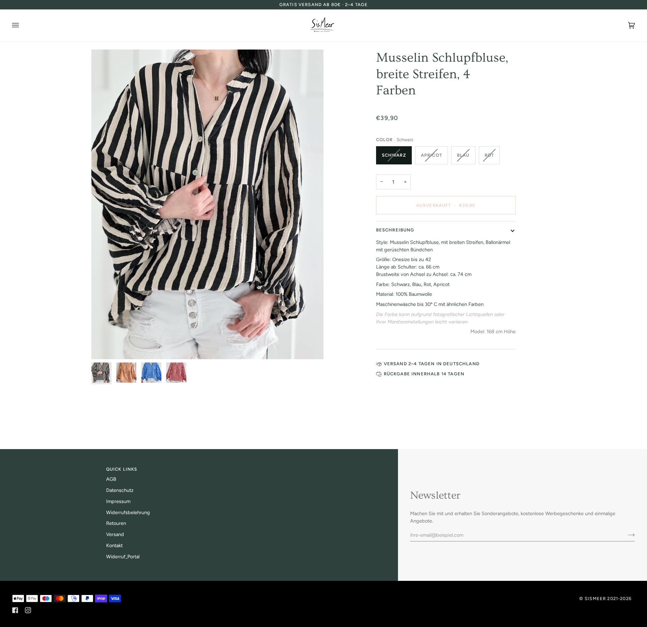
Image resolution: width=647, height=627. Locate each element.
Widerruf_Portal (123, 557)
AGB (111, 479)
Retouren (116, 523)
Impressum (118, 501)
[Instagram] (28, 610)
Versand (115, 534)
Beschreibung (395, 229)
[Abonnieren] (626, 535)
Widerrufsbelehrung (128, 512)
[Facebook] (15, 610)
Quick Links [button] (121, 469)
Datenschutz (119, 490)
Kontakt (114, 545)
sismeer (595, 598)
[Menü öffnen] (22, 25)
